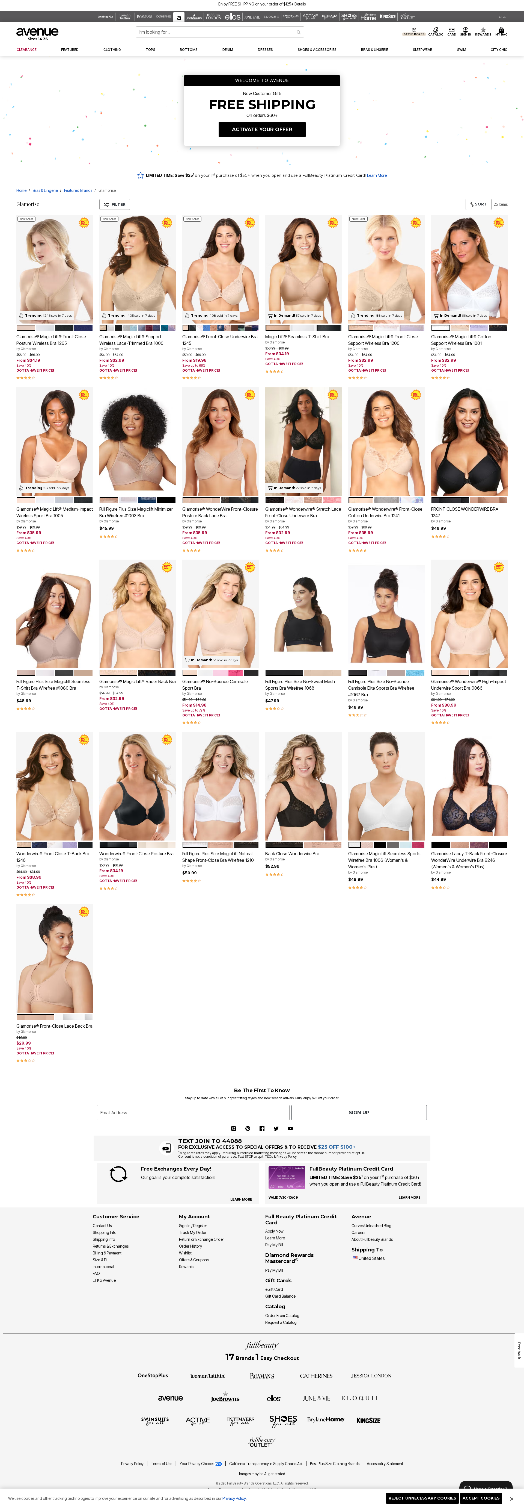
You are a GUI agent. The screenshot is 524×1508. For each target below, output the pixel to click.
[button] (290, 4)
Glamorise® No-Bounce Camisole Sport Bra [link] (215, 687)
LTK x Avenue (104, 1280)
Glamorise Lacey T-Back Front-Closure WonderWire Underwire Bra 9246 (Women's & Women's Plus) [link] (469, 862)
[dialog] (502, 17)
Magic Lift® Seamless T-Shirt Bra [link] (297, 339)
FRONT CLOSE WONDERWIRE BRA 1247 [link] (464, 514)
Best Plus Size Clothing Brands (335, 1464)
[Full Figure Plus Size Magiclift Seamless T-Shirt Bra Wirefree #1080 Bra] (54, 614)
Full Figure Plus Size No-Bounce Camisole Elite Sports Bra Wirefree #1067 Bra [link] (381, 690)
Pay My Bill (274, 1244)
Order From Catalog (282, 1315)
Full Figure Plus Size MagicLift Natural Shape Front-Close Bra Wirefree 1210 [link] (218, 859)
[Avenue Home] (37, 34)
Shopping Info (104, 1232)
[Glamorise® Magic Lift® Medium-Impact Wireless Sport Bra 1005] (54, 441)
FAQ (96, 1273)
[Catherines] (316, 1375)
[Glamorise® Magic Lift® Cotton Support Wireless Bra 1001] (469, 269)
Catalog (275, 1307)
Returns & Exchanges (111, 1246)
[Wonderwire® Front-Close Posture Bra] (137, 786)
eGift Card (274, 1289)
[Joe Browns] (225, 1397)
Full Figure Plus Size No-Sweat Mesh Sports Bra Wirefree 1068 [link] (300, 687)
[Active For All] (198, 1421)
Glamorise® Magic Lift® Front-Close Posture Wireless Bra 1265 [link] (51, 342)
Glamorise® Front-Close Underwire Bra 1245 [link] (220, 342)
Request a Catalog (281, 1322)
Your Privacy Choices (197, 1464)
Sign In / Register (193, 1225)
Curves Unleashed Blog (371, 1225)
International (103, 1266)
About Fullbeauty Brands (372, 1239)
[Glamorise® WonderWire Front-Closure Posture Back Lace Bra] (220, 441)
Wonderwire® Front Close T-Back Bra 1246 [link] (52, 859)
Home (21, 190)
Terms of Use (162, 1464)
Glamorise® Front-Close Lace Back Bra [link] (54, 1028)
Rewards (186, 1266)
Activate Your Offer (262, 130)
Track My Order (192, 1232)
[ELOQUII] (359, 1397)
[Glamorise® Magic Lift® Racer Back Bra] (137, 614)
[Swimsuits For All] (155, 1421)
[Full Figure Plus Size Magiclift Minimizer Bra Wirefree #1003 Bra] (137, 441)
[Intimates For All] (240, 1421)
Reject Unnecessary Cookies (422, 1498)
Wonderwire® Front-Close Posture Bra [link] (136, 856)
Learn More (377, 175)
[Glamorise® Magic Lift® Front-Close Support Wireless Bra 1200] (386, 269)
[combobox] (220, 32)
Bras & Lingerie (45, 190)
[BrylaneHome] (326, 1421)
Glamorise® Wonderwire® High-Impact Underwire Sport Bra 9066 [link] (468, 687)
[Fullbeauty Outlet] (262, 1442)
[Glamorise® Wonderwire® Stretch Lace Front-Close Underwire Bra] (303, 441)
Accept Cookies (481, 1498)
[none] (54, 269)
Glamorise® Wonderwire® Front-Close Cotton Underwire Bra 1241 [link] (385, 514)
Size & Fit (100, 1259)
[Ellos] (274, 1398)
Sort (480, 204)
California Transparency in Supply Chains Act (266, 1464)
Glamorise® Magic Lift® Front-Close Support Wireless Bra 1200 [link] (383, 342)
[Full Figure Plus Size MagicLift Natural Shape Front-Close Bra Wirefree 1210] (220, 786)
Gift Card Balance (280, 1296)
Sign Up (359, 1113)
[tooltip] (105, 17)
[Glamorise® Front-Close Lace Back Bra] (54, 958)
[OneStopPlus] (153, 1375)
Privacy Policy (234, 1498)
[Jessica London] (371, 1375)
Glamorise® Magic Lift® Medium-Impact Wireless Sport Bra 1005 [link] (54, 514)
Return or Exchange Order (201, 1239)
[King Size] (369, 1421)
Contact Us (102, 1225)
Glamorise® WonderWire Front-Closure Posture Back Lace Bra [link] (220, 514)
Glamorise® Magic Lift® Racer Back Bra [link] (137, 684)
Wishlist (185, 1253)
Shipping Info (104, 1239)
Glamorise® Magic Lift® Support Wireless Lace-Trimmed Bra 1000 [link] (131, 342)
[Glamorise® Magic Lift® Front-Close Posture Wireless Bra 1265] (54, 269)
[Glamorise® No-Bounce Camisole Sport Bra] (220, 614)
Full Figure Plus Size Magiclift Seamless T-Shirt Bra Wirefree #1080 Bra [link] (53, 687)
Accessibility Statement (385, 1464)
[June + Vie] (316, 1398)
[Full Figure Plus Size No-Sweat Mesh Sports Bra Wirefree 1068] (303, 614)
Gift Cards (278, 1281)
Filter (119, 204)
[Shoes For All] (283, 1421)
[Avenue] (170, 1398)
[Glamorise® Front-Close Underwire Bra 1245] (220, 269)
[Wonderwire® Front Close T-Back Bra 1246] (54, 786)
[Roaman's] (262, 1375)
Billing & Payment (107, 1253)
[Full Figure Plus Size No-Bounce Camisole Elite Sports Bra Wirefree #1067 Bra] (386, 614)
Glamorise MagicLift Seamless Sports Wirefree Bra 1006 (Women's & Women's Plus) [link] (384, 862)
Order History (190, 1246)
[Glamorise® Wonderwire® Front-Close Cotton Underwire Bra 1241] (386, 441)
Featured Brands (78, 190)
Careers (358, 1232)
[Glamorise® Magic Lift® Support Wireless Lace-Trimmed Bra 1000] (137, 269)
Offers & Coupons (194, 1259)
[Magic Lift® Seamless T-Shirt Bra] (303, 269)
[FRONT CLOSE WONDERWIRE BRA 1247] (469, 441)
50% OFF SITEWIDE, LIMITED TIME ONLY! (239, 4)
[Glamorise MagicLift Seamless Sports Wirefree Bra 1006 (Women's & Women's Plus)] (386, 786)
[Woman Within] (207, 1375)
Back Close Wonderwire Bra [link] (292, 856)
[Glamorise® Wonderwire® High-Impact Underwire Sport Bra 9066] (469, 614)
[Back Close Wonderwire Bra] (303, 786)
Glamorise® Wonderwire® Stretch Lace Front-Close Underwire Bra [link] (303, 514)
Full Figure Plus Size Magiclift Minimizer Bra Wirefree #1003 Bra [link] (136, 514)
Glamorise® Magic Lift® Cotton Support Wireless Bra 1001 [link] (461, 342)
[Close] (512, 1498)
